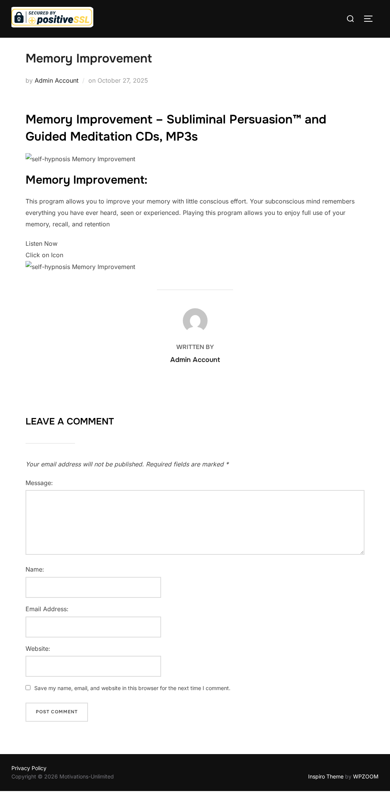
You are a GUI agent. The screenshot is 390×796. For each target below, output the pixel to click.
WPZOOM (366, 776)
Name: (35, 569)
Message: (39, 483)
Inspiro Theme (326, 776)
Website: (38, 648)
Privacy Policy (28, 768)
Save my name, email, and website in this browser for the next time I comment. (132, 688)
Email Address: (47, 609)
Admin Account (56, 80)
